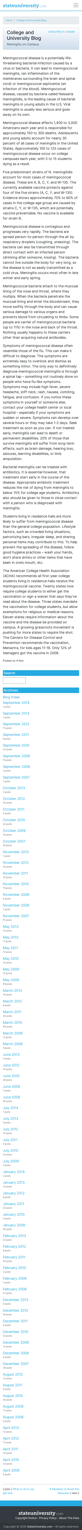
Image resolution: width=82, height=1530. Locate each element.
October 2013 (14, 788)
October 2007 (14, 841)
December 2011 (15, 1321)
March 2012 (12, 1001)
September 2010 (16, 745)
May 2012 (10, 937)
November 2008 (16, 905)
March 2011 (12, 1012)
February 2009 (15, 1278)
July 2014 (10, 1108)
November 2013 (16, 852)
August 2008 (13, 1417)
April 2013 (11, 1428)
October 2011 (13, 809)
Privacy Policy (48, 1518)
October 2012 (14, 799)
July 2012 (10, 1129)
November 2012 (16, 863)
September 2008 (16, 767)
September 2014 (16, 703)
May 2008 (11, 980)
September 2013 (16, 713)
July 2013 (10, 1118)
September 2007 (16, 777)
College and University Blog (31, 20)
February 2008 (15, 1289)
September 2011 (16, 735)
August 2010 (13, 1396)
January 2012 (14, 1193)
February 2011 (14, 1257)
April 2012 (11, 1438)
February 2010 (14, 1268)
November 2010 (16, 884)
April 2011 (10, 1449)
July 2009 (11, 1161)
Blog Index (11, 697)
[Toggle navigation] (76, 5)
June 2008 (11, 1097)
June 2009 (11, 1086)
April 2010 (11, 1460)
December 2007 (16, 1364)
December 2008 (16, 1353)
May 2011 (10, 948)
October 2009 (14, 831)
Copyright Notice (26, 1518)
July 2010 (10, 1150)
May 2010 (10, 959)
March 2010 (12, 1023)
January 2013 (14, 1182)
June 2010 (11, 1076)
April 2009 (11, 1470)
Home (9, 20)
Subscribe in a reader (61, 31)
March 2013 (12, 991)
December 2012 (15, 1310)
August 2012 (13, 1374)
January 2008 (14, 1225)
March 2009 (13, 1033)
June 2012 (11, 1065)
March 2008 (13, 1044)
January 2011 (13, 1204)
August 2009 (13, 1406)
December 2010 (15, 1332)
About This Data (69, 1518)
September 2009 (16, 756)
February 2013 (14, 1236)
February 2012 (14, 1246)
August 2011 (12, 1385)
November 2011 (15, 873)
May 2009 (11, 969)
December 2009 (16, 1342)
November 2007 (16, 916)
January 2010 (14, 1214)
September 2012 (16, 724)
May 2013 (10, 927)
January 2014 (14, 1172)
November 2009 (16, 895)
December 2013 (15, 1300)
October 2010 (14, 820)
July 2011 (10, 1140)
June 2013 (11, 1054)
